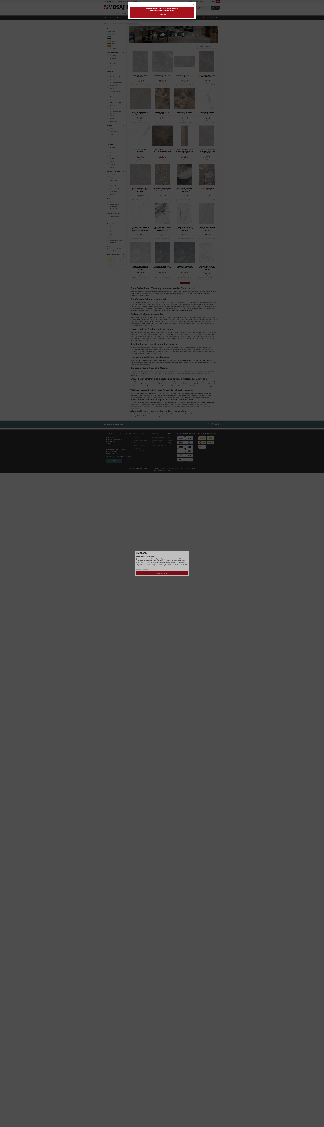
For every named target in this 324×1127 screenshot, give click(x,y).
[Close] (193, 5)
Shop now (163, 14)
